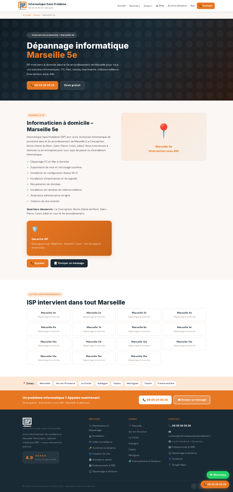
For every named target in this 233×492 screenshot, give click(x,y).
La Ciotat (86, 383)
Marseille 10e (48, 343)
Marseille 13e (184, 343)
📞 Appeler (38, 263)
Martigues (132, 383)
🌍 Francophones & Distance (145, 461)
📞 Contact (205, 5)
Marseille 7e (94, 329)
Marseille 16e (139, 358)
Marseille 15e (94, 358)
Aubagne (102, 383)
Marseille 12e (139, 343)
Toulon (148, 383)
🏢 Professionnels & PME (102, 465)
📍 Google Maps (177, 464)
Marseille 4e (184, 314)
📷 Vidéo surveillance (100, 442)
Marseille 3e (139, 314)
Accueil (122, 5)
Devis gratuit (72, 85)
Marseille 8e (139, 329)
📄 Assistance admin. (100, 459)
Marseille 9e (184, 329)
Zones (147, 5)
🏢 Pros (160, 5)
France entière (166, 383)
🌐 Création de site (99, 453)
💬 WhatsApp (218, 474)
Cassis (117, 383)
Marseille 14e (48, 358)
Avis (193, 5)
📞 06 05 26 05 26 (42, 85)
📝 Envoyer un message (69, 263)
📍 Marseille (135, 425)
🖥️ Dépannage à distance (103, 471)
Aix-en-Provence (65, 383)
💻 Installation (96, 436)
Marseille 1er (48, 314)
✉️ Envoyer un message (192, 399)
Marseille (45, 383)
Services (134, 5)
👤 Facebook (175, 458)
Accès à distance (177, 5)
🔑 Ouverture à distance (102, 447)
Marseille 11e (94, 343)
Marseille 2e (94, 314)
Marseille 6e (48, 329)
